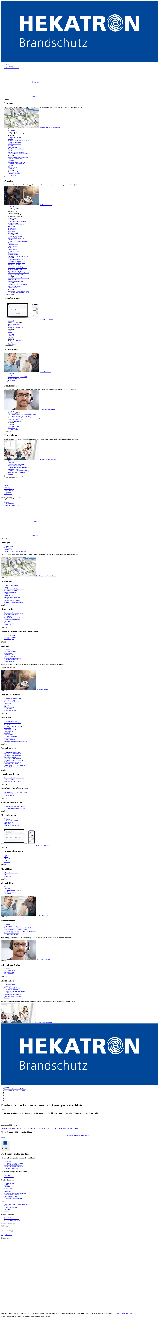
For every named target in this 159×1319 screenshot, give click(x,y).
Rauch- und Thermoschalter (16, 266)
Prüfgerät (10, 248)
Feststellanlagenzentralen (15, 264)
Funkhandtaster (12, 249)
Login (10, 342)
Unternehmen (8, 494)
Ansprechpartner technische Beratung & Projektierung (24, 418)
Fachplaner (11, 160)
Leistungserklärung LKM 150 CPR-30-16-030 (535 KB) (17, 1128)
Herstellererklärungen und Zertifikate (15, 1089)
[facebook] (18, 1253)
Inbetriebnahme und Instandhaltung (18, 273)
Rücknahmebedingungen (11, 1195)
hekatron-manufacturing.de (12, 1220)
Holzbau (10, 145)
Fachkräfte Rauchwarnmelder (16, 162)
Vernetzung (11, 226)
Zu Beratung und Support (47, 409)
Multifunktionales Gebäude (16, 149)
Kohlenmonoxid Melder (11, 659)
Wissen (10, 331)
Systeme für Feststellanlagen (16, 261)
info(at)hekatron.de (6, 1235)
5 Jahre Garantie (13, 288)
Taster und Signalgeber (14, 271)
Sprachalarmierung (9, 656)
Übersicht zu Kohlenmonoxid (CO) (18, 291)
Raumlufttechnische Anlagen (12, 658)
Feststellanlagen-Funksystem (16, 263)
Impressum (7, 1186)
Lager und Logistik (13, 147)
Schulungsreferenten (14, 378)
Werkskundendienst (14, 324)
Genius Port (11, 243)
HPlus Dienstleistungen (11, 820)
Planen (10, 332)
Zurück (3, 1137)
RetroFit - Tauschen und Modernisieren (15, 551)
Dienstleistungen (9, 489)
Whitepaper (11, 380)
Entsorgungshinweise (10, 1196)
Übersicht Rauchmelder (15, 236)
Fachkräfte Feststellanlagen (16, 163)
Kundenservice (8, 492)
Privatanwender (12, 167)
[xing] (18, 1282)
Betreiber (10, 165)
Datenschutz (8, 1188)
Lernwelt (10, 375)
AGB (6, 1190)
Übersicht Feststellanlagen (15, 259)
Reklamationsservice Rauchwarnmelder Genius (22, 414)
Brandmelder (12, 228)
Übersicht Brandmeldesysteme (17, 221)
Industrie (10, 139)
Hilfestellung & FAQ (10, 926)
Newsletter (11, 462)
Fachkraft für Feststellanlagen (13, 1165)
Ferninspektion (12, 253)
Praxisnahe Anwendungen (15, 274)
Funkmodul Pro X (13, 246)
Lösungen (7, 485)
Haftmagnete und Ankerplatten (17, 269)
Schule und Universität (14, 137)
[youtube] (18, 1296)
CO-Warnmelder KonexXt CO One (18, 292)
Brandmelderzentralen (14, 223)
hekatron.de (7, 1217)
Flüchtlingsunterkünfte (14, 144)
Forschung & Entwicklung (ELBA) (18, 470)
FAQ (5, 1206)
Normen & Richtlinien (10, 1207)
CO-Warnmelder (13, 429)
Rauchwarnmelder (13, 172)
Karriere (10, 474)
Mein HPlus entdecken (46, 319)
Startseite (7, 1087)
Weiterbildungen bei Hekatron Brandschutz (17, 1204)
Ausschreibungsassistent (15, 421)
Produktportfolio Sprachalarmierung (18, 278)
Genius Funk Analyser (14, 251)
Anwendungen (8, 546)
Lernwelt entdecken (45, 372)
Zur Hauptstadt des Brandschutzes (50, 127)
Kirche (10, 150)
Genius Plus (11, 239)
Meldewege (7, 1191)
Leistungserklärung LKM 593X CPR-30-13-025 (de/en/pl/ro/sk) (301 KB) (56, 1128)
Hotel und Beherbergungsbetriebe (18, 154)
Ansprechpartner (9, 66)
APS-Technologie (13, 279)
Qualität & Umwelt (13, 469)
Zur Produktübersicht (46, 205)
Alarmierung (11, 231)
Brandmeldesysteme (14, 173)
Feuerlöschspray (13, 218)
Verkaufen (11, 334)
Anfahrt (6, 1185)
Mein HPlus (35, 96)
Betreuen (10, 337)
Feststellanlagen (12, 175)
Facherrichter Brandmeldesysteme (18, 157)
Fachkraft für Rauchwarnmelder (13, 1166)
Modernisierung (12, 230)
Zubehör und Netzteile (14, 286)
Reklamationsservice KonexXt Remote (19, 416)
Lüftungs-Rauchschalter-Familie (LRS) (19, 284)
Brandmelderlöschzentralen (16, 225)
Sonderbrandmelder (14, 233)
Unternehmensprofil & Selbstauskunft (19, 467)
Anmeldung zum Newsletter (125, 1313)
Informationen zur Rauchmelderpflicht (19, 256)
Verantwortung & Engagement (17, 472)
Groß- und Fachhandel (11, 1168)
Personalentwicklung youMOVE (17, 377)
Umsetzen (11, 335)
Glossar (6, 1211)
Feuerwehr (11, 168)
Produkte (7, 487)
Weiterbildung (8, 490)
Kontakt (6, 64)
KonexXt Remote (13, 254)
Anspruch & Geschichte (15, 466)
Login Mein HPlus (71, 1135)
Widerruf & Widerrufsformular (13, 1198)
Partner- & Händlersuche (11, 68)
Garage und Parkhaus (14, 142)
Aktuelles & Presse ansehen (48, 459)
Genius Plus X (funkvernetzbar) (17, 241)
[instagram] (18, 1310)
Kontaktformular (9, 1183)
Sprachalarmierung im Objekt (16, 281)
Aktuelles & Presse (13, 461)
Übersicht (11, 206)
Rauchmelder (8, 653)
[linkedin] (18, 1268)
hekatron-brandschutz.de (11, 1219)
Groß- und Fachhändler (15, 158)
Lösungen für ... (9, 549)
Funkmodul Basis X (14, 244)
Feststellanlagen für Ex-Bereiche (17, 268)
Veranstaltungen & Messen (16, 464)
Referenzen (11, 130)
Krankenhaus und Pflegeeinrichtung (18, 140)
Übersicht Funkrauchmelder (16, 238)
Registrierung (12, 344)
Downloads (35, 82)
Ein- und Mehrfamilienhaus (16, 152)
